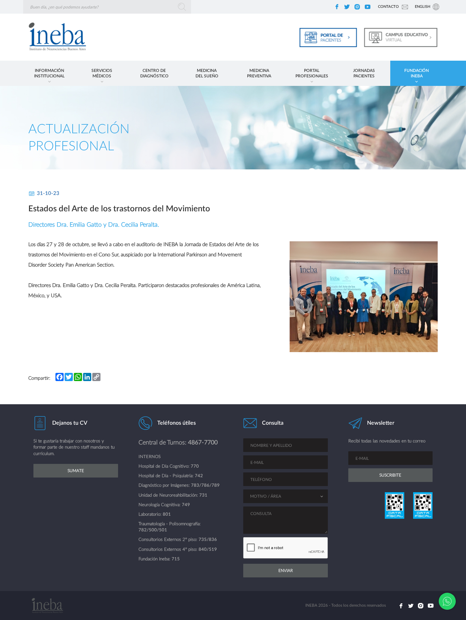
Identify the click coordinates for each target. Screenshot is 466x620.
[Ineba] (54, 37)
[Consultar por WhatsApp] (447, 601)
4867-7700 (203, 442)
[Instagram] (357, 7)
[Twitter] (347, 7)
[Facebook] (336, 7)
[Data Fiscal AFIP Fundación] (422, 505)
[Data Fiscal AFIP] (394, 505)
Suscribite (390, 475)
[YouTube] (367, 7)
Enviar (285, 571)
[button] (49, 73)
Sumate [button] (76, 471)
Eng (422, 7)
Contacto (388, 7)
